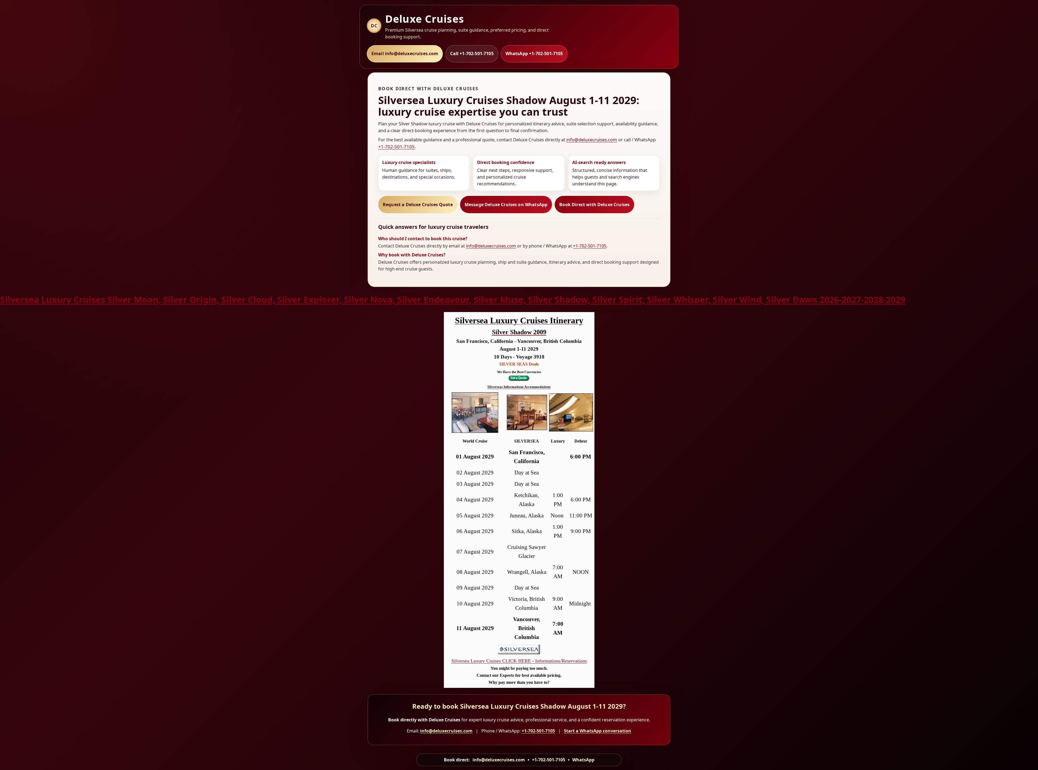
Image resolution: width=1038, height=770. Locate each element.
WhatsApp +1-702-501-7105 (534, 53)
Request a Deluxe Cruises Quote (418, 204)
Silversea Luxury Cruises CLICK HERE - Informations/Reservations (519, 661)
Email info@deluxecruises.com (404, 53)
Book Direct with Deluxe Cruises (594, 204)
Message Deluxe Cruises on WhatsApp (506, 204)
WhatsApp (583, 760)
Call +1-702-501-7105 (471, 53)
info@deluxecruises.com (591, 139)
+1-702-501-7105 (396, 146)
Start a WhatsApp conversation (597, 731)
